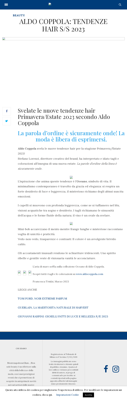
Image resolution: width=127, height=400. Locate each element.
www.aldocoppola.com (89, 274)
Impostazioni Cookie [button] (67, 394)
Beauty (19, 15)
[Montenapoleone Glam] (63, 5)
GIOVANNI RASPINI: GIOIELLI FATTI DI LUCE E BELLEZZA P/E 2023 (63, 316)
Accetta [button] (88, 395)
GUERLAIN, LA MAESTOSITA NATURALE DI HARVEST (53, 307)
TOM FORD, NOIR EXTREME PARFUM (42, 298)
